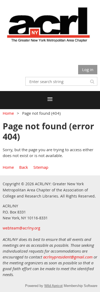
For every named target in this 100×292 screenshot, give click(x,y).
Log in (87, 69)
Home (8, 113)
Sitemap (40, 167)
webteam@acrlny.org (21, 228)
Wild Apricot (53, 286)
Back (23, 167)
